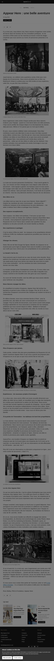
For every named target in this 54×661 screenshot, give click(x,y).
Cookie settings (18, 657)
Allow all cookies (7, 657)
